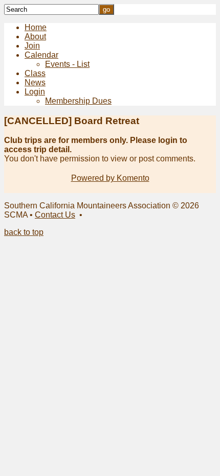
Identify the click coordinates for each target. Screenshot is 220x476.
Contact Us (55, 214)
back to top (23, 232)
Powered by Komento (110, 178)
